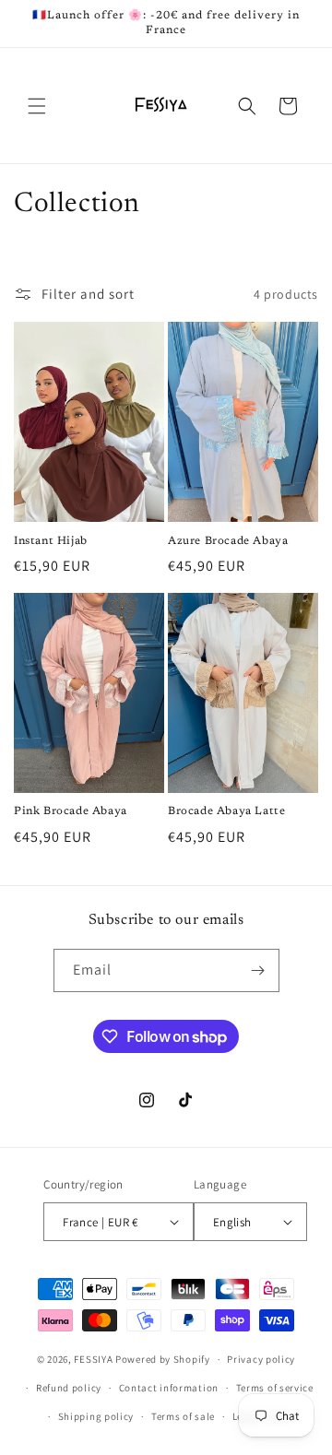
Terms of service (275, 1387)
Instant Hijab (51, 541)
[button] (37, 106)
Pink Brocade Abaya (70, 811)
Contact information (169, 1387)
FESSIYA (93, 1359)
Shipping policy (96, 1416)
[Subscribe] (258, 970)
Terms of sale (183, 1416)
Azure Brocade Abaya (228, 541)
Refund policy (68, 1387)
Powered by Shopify (162, 1359)
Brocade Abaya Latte (226, 811)
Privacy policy (261, 1359)
